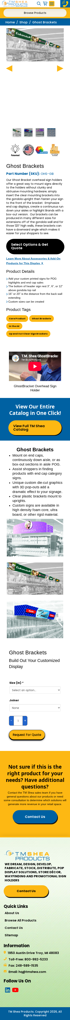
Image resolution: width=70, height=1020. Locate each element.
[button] (39, 3)
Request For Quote (27, 734)
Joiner (14, 700)
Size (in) (16, 683)
